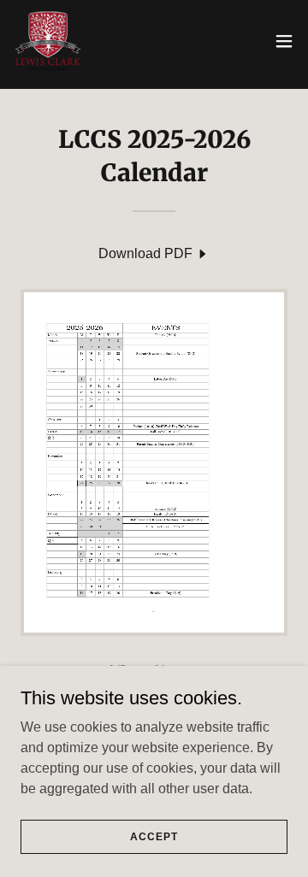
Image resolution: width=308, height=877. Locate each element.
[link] (48, 41)
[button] (284, 41)
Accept (153, 836)
